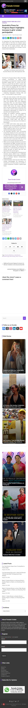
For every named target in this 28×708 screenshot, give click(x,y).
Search (24, 318)
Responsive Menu (25, 1)
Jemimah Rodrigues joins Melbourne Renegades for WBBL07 (15, 270)
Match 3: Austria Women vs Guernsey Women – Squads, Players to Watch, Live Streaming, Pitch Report (13, 582)
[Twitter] (11, 193)
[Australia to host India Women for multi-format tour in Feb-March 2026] (7, 203)
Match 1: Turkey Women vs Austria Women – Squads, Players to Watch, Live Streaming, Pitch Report (13, 598)
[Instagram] (9, 193)
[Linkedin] (14, 193)
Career (3, 668)
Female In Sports (5, 676)
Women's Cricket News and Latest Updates (11, 22)
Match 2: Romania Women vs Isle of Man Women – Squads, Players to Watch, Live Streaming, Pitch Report (13, 590)
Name (3, 639)
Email (3, 646)
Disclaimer (3, 670)
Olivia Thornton (19, 256)
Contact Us (4, 674)
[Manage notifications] (4, 704)
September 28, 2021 (6, 35)
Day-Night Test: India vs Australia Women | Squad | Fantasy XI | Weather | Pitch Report (7, 227)
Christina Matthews (9, 255)
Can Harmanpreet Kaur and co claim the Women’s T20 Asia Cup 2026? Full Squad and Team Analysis (14, 574)
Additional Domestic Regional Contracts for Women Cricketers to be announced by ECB (14, 264)
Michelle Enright (5, 256)
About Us (3, 667)
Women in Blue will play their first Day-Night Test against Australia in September (17, 209)
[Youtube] (16, 193)
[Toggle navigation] (3, 16)
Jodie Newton (17, 255)
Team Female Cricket (17, 35)
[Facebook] (19, 193)
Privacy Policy (4, 671)
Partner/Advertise (5, 673)
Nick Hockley (12, 256)
